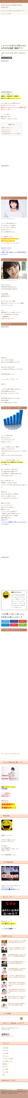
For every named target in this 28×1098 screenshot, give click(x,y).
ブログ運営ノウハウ (8, 1062)
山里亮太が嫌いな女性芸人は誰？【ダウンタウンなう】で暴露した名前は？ (17, 985)
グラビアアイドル (8, 754)
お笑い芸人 (5, 1051)
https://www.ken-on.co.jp (10, 219)
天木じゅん (17, 754)
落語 (4, 1076)
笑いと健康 (5, 1070)
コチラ (14, 856)
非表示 (12, 125)
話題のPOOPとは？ (6, 132)
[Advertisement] (14, 31)
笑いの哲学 (5, 1073)
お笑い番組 (5, 1049)
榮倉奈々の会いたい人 (7, 129)
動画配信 (5, 1065)
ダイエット (5, 1057)
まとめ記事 (5, 1054)
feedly (23, 626)
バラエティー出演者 (6, 59)
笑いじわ (5, 1068)
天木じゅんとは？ (6, 131)
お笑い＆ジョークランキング (7, 1037)
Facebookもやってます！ (8, 1081)
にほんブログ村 (5, 1030)
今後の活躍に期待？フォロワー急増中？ (11, 134)
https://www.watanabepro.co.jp (11, 281)
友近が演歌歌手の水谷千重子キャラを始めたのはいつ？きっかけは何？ (17, 992)
